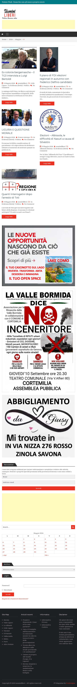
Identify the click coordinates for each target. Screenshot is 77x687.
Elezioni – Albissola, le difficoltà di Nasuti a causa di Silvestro (57, 139)
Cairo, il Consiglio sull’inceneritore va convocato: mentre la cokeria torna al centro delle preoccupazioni (29, 635)
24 (46, 549)
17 (45, 545)
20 (4, 549)
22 (24, 549)
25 (56, 549)
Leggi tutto (9, 102)
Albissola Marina (46, 149)
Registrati (6, 599)
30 (35, 552)
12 (66, 542)
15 (24, 545)
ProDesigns (70, 683)
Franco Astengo (24, 137)
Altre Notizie (9, 644)
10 (45, 542)
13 (3, 545)
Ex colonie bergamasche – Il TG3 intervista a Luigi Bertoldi (18, 75)
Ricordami (8, 590)
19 (66, 545)
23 (35, 549)
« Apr (5, 555)
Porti (6, 642)
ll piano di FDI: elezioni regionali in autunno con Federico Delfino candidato (56, 79)
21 (14, 549)
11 (55, 542)
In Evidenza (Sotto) (15, 85)
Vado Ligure (8, 623)
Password (5, 585)
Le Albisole (8, 625)
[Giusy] (38, 459)
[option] (29, 2)
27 (3, 552)
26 (66, 549)
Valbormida (8, 636)
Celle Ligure (8, 628)
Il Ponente (8, 633)
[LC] (38, 288)
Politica (26, 85)
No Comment (67, 89)
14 (14, 545)
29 (24, 552)
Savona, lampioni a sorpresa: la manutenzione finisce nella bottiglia (30, 668)
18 (56, 545)
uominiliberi (22, 83)
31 (45, 552)
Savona (6, 620)
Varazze (7, 631)
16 (35, 545)
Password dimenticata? (19, 599)
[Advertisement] (38, 24)
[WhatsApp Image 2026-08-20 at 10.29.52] (38, 394)
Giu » (47, 555)
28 (14, 552)
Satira (6, 639)
